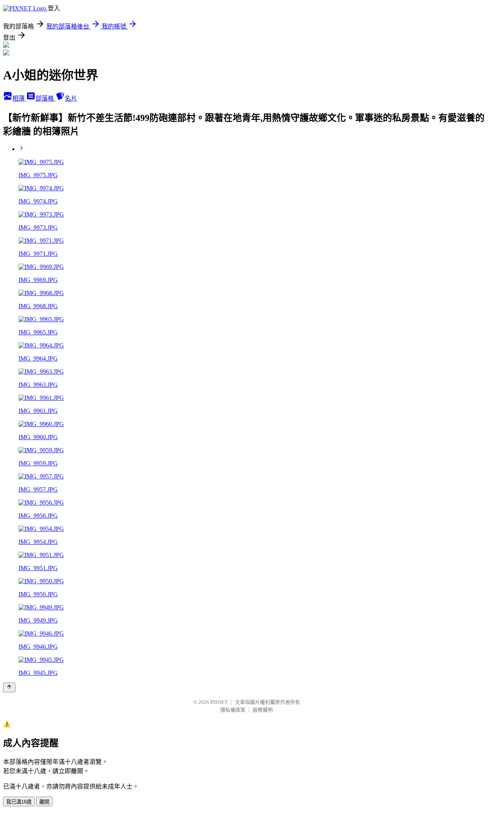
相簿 (19, 98)
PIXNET (219, 702)
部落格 (45, 98)
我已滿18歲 (19, 802)
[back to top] (9, 687)
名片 (71, 98)
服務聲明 (263, 710)
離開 (44, 802)
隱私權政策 (232, 710)
